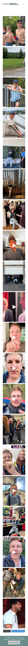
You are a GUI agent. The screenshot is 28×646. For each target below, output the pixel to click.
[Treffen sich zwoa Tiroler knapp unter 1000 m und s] (14, 307)
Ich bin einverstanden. (14, 641)
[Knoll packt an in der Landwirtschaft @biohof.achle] (14, 276)
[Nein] (26, 641)
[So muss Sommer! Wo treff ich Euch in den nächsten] (14, 123)
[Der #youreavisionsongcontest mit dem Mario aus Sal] (14, 399)
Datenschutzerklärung (14, 643)
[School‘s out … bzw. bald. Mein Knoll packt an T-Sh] (14, 154)
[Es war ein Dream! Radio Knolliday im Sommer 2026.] (14, 31)
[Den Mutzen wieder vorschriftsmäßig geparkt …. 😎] (14, 184)
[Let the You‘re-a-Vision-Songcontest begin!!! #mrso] (14, 552)
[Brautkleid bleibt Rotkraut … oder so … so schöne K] (14, 215)
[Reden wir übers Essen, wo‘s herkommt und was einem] (14, 613)
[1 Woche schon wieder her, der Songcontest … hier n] (14, 246)
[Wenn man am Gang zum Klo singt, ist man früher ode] (14, 460)
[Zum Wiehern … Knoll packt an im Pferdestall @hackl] (14, 583)
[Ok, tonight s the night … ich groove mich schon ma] (14, 337)
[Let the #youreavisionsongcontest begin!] (14, 491)
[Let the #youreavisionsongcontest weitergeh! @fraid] (14, 368)
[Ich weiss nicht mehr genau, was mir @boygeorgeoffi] (14, 429)
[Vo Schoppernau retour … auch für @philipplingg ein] (14, 62)
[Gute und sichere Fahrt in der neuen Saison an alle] (14, 521)
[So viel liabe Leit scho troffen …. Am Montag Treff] (14, 92)
